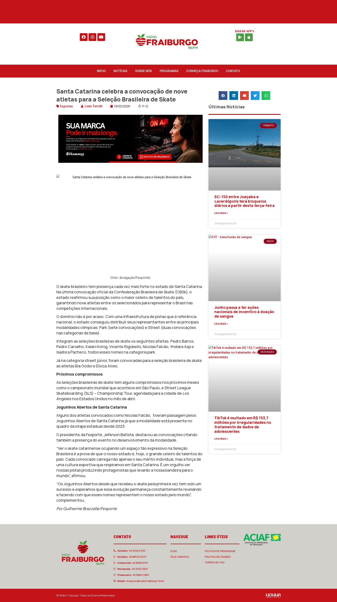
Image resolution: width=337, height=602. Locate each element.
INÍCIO (101, 71)
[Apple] (249, 37)
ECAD (173, 551)
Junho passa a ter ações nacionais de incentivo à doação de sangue (244, 312)
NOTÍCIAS (120, 71)
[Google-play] (240, 37)
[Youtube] (101, 37)
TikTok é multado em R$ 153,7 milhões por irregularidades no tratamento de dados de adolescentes (242, 424)
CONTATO (233, 71)
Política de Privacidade (220, 551)
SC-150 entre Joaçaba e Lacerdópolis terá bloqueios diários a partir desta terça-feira (244, 201)
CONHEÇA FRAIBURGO (202, 71)
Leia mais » (221, 213)
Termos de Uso (214, 562)
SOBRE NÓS (143, 71)
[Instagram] (92, 37)
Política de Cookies (218, 556)
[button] (223, 95)
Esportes (66, 106)
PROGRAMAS (169, 71)
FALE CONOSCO (179, 556)
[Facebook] (84, 37)
